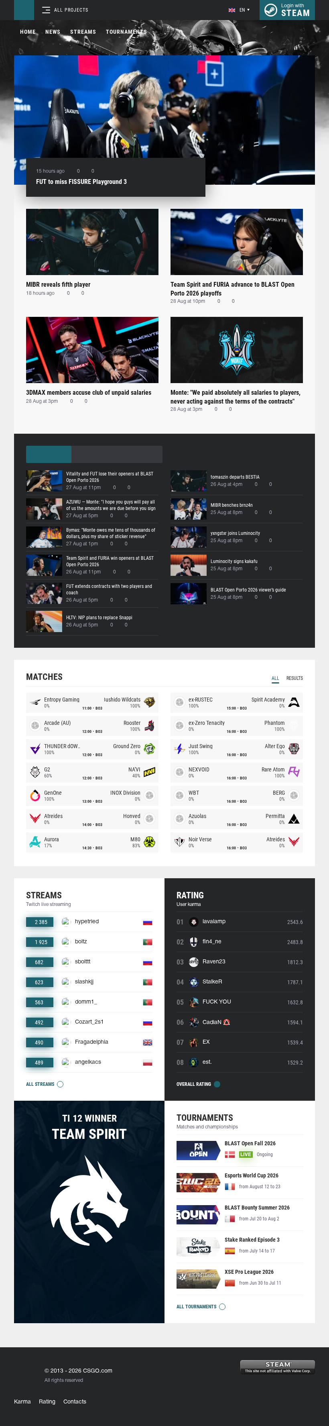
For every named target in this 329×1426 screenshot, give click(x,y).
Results (294, 678)
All (275, 678)
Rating (47, 1402)
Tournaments (126, 32)
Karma (22, 1402)
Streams (83, 32)
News (53, 32)
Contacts (74, 1402)
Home (28, 32)
